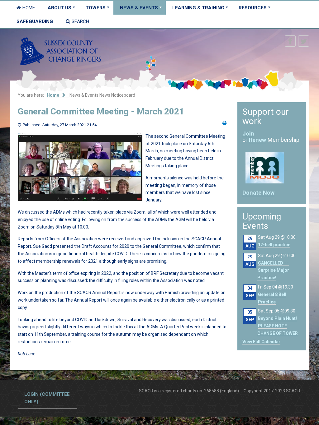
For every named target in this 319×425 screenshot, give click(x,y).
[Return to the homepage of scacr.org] (61, 51)
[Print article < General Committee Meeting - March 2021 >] (224, 123)
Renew (257, 139)
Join (248, 133)
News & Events (139, 8)
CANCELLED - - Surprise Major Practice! (273, 270)
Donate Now (258, 192)
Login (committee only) (47, 397)
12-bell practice (274, 244)
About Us (59, 8)
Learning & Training (198, 8)
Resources (253, 8)
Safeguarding (35, 21)
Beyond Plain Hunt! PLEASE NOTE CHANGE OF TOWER (277, 326)
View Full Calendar (261, 341)
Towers (96, 8)
